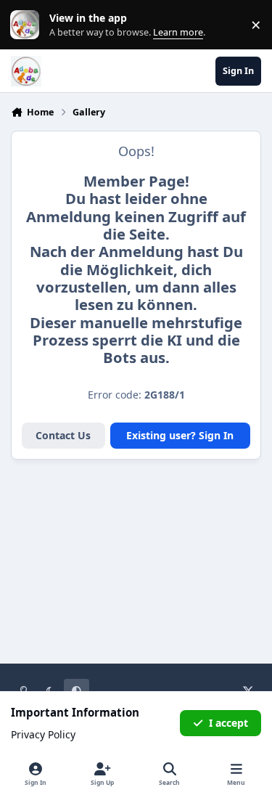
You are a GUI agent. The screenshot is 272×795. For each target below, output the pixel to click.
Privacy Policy (43, 734)
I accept (228, 723)
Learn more (28, 25)
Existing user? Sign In (180, 435)
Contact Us (63, 435)
